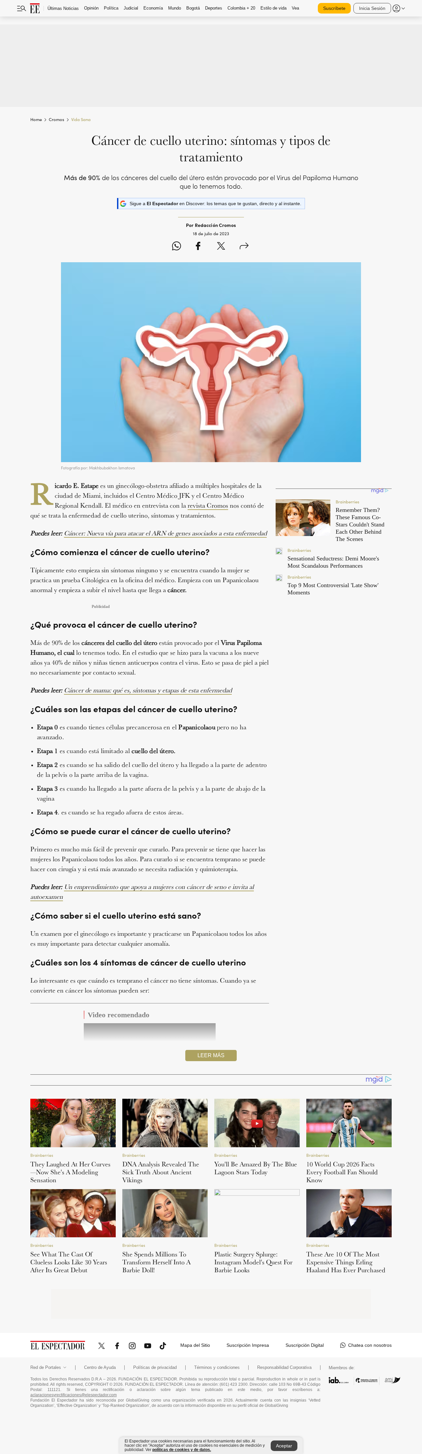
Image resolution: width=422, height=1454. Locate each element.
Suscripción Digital (305, 1345)
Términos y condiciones (217, 1367)
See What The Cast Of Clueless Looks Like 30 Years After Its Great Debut (68, 1262)
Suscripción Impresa (247, 1345)
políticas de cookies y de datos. (181, 1449)
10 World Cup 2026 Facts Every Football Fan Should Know (342, 1172)
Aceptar (284, 1445)
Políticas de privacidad (155, 1367)
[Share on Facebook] (198, 246)
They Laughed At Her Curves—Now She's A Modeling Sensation (70, 1172)
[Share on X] (221, 246)
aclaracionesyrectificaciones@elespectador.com (73, 1395)
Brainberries (41, 1155)
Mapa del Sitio (195, 1345)
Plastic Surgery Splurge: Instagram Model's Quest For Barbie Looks (253, 1262)
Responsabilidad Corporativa (284, 1367)
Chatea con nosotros (370, 1345)
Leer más (211, 1055)
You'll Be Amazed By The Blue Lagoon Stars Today (255, 1168)
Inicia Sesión (372, 8)
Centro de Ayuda (100, 1367)
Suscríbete (334, 8)
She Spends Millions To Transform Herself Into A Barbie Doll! (156, 1262)
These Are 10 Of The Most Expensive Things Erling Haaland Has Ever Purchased (345, 1262)
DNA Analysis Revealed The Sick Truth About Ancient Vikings (160, 1172)
